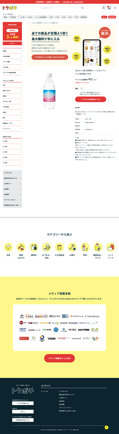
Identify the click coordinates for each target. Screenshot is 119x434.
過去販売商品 (84, 17)
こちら (85, 160)
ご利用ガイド (7, 183)
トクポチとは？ (8, 173)
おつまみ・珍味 (7, 101)
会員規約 (6, 189)
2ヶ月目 (57, 17)
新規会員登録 (112, 17)
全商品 (5, 17)
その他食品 (6, 107)
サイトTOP (44, 391)
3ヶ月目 (63, 17)
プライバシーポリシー (10, 200)
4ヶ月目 (69, 17)
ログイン (104, 17)
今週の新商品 (13, 17)
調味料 (5, 96)
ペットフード (6, 128)
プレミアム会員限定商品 (40, 17)
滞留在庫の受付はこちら (10, 178)
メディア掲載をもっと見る (59, 358)
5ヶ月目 (76, 17)
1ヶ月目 (51, 17)
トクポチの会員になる (23, 403)
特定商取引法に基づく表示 (11, 205)
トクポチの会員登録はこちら (90, 99)
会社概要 (6, 194)
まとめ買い (29, 17)
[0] (109, 9)
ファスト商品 (21, 17)
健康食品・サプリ (8, 123)
